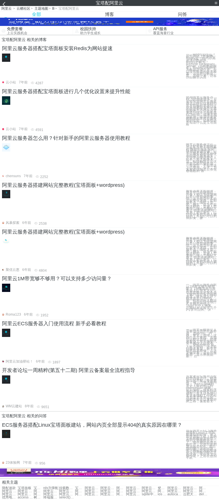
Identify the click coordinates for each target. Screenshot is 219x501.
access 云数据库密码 (25, 497)
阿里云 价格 (10, 491)
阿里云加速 (38, 494)
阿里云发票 (134, 491)
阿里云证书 (80, 491)
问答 (182, 14)
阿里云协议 (51, 494)
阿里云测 (162, 491)
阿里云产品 (121, 494)
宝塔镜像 (38, 488)
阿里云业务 (38, 491)
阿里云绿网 (51, 491)
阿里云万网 (92, 488)
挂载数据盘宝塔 (67, 488)
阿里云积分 (92, 491)
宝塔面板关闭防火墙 (80, 488)
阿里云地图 (67, 494)
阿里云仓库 (191, 491)
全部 (36, 14)
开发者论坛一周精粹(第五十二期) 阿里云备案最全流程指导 (68, 370)
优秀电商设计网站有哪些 (10, 497)
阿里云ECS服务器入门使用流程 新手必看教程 (54, 323)
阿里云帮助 (175, 491)
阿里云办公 (191, 488)
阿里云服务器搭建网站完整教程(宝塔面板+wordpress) (63, 185)
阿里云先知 (204, 488)
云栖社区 (23, 9)
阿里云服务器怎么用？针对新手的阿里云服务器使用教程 (66, 138)
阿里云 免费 (25, 491)
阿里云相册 (10, 494)
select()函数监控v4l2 (67, 497)
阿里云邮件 (108, 491)
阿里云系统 (108, 488)
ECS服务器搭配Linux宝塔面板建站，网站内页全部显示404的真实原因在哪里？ (92, 425)
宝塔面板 (24, 488)
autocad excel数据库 (175, 494)
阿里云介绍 (204, 491)
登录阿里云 (162, 488)
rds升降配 (50, 488)
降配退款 (9, 488)
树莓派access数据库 (38, 497)
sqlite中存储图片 (149, 494)
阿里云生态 (149, 491)
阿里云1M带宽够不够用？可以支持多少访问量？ (57, 278)
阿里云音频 (80, 494)
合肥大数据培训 (191, 494)
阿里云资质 (67, 491)
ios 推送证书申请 (162, 494)
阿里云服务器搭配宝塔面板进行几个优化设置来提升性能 (66, 91)
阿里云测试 (134, 488)
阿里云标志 (108, 494)
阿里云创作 (134, 494)
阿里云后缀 (121, 491)
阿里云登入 (175, 488)
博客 (109, 14)
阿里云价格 (121, 488)
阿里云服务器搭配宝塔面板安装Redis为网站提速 (57, 48)
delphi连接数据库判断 (204, 494)
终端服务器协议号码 (51, 497)
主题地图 (41, 9)
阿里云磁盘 (92, 494)
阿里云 (6, 9)
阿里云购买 (149, 488)
